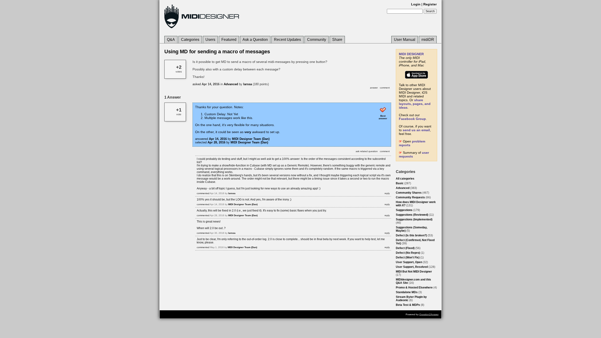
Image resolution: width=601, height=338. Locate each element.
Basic (400, 183)
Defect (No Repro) (408, 252)
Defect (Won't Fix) (408, 257)
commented (203, 193)
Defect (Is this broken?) (411, 235)
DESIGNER (411, 54)
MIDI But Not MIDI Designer (414, 271)
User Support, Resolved (412, 267)
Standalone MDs (407, 292)
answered (201, 139)
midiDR (427, 40)
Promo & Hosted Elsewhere (414, 287)
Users (210, 40)
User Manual (404, 40)
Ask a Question (255, 40)
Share (337, 40)
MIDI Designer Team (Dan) (251, 139)
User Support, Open (409, 262)
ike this (247, 118)
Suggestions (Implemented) (414, 219)
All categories (405, 178)
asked (197, 84)
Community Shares (409, 192)
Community (316, 40)
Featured (228, 40)
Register (430, 4)
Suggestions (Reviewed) (412, 214)
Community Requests (410, 197)
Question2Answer (429, 314)
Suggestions (404, 210)
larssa (247, 84)
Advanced (402, 188)
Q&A (171, 40)
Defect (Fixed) (405, 248)
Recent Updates (287, 40)
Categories (190, 40)
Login (415, 4)
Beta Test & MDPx (408, 305)
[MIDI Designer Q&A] (201, 28)
